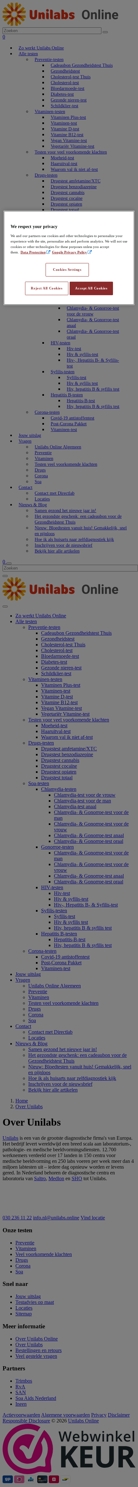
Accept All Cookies (91, 288)
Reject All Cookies (46, 288)
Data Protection (33, 252)
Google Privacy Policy (69, 252)
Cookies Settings (67, 269)
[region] (69, 258)
